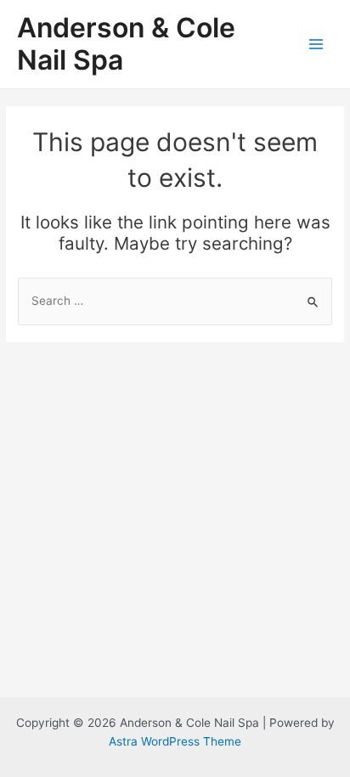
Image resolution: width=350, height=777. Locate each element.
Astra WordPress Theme (175, 741)
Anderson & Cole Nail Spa (126, 43)
